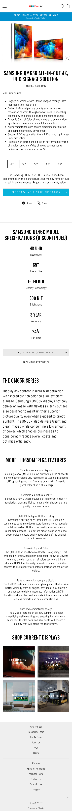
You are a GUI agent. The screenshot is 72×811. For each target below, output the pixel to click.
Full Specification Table (36, 352)
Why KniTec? (36, 726)
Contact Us (36, 779)
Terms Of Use (36, 784)
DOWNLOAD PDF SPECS (36, 362)
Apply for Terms (36, 773)
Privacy (36, 789)
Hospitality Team (36, 731)
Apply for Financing (36, 768)
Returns (36, 763)
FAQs (36, 747)
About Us (36, 742)
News (36, 752)
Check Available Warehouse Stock (36, 192)
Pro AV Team (36, 737)
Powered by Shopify (36, 808)
